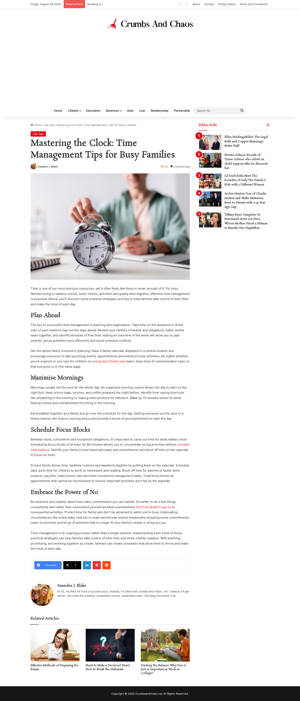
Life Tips (49, 125)
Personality (182, 110)
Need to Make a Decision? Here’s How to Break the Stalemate (108, 667)
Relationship (159, 110)
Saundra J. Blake (48, 166)
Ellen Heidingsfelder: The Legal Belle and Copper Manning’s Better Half (246, 141)
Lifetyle (73, 110)
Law (142, 110)
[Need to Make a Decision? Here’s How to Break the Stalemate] (110, 645)
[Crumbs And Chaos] (150, 24)
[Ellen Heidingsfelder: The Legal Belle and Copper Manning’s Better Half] (210, 142)
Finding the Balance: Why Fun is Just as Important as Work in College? (163, 669)
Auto (130, 110)
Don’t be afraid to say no (153, 507)
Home (58, 110)
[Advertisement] (150, 67)
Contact (209, 4)
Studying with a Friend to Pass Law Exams (114, 4)
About (196, 4)
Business (112, 110)
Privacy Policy (227, 4)
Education (93, 110)
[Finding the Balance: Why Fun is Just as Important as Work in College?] (165, 645)
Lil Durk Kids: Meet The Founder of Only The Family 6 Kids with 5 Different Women (245, 180)
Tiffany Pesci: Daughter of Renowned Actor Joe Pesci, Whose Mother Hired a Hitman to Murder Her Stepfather (246, 221)
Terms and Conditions (253, 4)
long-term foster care (110, 361)
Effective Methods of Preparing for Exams (54, 667)
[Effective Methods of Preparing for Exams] (55, 645)
